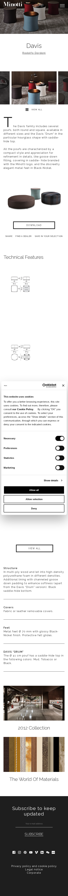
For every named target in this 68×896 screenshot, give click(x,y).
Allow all (34, 490)
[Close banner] (63, 385)
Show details (51, 480)
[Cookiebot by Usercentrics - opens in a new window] (42, 386)
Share (8, 236)
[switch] (59, 448)
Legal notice (34, 869)
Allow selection (34, 499)
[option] (34, 17)
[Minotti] (12, 4)
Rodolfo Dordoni (34, 53)
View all (36, 110)
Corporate (34, 872)
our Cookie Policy (22, 409)
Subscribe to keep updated (34, 811)
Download (34, 225)
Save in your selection (49, 236)
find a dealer (23, 236)
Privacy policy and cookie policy (34, 866)
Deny (34, 508)
